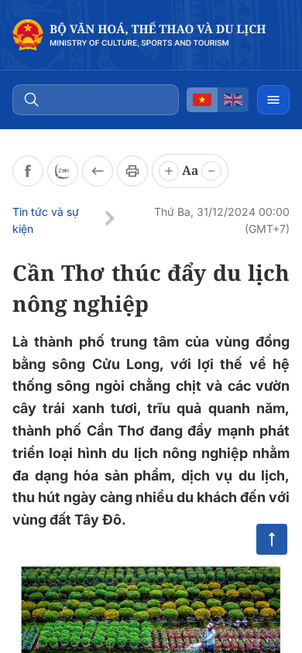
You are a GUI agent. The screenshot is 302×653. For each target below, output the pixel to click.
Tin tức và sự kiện (45, 220)
